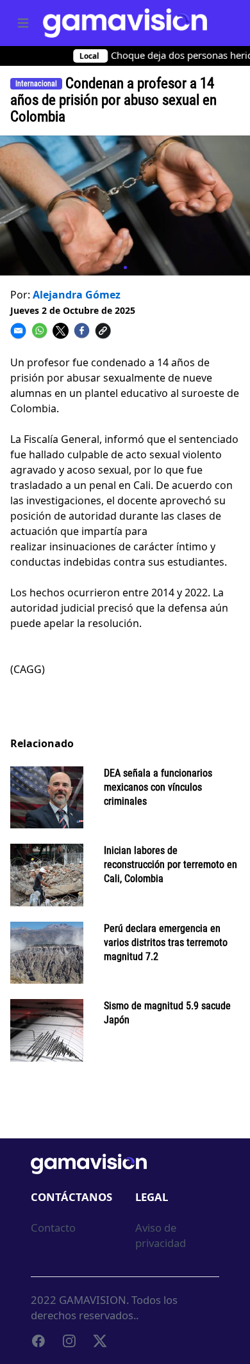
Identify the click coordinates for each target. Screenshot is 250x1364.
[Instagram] (69, 1341)
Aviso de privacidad (160, 1235)
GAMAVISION (92, 1299)
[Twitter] (100, 1341)
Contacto (53, 1227)
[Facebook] (38, 1341)
